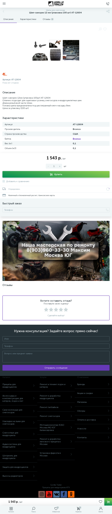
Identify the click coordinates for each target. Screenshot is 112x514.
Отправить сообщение (56, 368)
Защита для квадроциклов (15, 467)
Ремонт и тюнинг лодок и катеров (52, 385)
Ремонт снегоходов (50, 416)
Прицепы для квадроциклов (9, 385)
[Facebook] (64, 494)
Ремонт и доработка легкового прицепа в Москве (50, 441)
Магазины (82, 402)
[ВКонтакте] (56, 494)
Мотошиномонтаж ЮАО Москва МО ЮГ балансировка (52, 427)
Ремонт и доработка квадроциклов (50, 397)
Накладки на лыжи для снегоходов (13, 422)
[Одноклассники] (71, 494)
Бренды (81, 384)
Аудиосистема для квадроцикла (11, 445)
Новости (81, 428)
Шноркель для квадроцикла (9, 456)
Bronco (77, 138)
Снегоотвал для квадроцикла (10, 434)
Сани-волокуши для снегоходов (12, 411)
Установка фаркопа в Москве (50, 454)
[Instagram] (41, 494)
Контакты (82, 437)
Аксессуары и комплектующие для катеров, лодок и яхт (12, 398)
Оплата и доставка (86, 419)
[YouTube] (49, 494)
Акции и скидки (85, 393)
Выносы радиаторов (12, 476)
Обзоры (81, 411)
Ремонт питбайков (49, 407)
